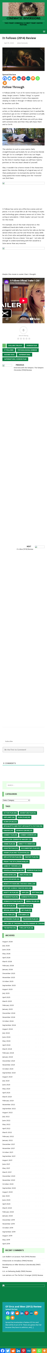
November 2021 (8, 1148)
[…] (33, 1327)
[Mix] (33, 78)
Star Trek (9, 915)
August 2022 (7, 1112)
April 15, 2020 (9, 43)
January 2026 (7, 969)
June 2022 (6, 1120)
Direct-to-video (26, 844)
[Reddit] (14, 78)
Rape (25, 892)
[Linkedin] (19, 78)
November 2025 (8, 977)
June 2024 (6, 1037)
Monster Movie (11, 879)
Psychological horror (27, 350)
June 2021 (6, 1164)
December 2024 (8, 1013)
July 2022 (6, 1116)
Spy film (26, 910)
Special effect (11, 910)
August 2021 (7, 1160)
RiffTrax (37, 892)
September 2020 (9, 1188)
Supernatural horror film (15, 359)
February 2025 (8, 1005)
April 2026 (6, 957)
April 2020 (6, 1204)
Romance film (11, 897)
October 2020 (7, 1184)
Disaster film (11, 848)
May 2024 (6, 1041)
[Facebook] (5, 78)
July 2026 (6, 945)
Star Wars (23, 915)
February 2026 (8, 965)
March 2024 (7, 1049)
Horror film (32, 345)
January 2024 (7, 1057)
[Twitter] (9, 78)
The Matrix (10, 928)
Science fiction (29, 897)
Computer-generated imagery (17, 839)
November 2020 (8, 1180)
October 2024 (7, 1021)
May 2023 (6, 1088)
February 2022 (8, 1136)
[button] (43, 31)
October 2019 (7, 1227)
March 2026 (7, 961)
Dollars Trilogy (15, 345)
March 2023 (7, 1096)
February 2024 (8, 1053)
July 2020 (6, 1196)
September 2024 (9, 1025)
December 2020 (8, 1176)
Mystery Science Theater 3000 (17, 888)
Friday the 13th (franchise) (16, 861)
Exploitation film (12, 857)
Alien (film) (24, 817)
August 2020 (7, 1192)
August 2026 (7, 941)
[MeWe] (28, 78)
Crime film (9, 844)
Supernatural (24, 354)
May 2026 (6, 953)
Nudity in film (11, 892)
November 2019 (8, 1223)
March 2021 (6, 1172)
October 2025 (7, 981)
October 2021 (7, 1152)
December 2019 (8, 1220)
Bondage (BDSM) (24, 830)
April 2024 (6, 1045)
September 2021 (8, 1156)
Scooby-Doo (9, 354)
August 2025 (7, 989)
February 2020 (8, 1212)
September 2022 (9, 1108)
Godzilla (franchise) (14, 870)
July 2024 (6, 1033)
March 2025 (7, 1001)
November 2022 (8, 1104)
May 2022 (6, 1124)
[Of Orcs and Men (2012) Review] (23, 1293)
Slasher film (25, 906)
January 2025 (7, 1009)
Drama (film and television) (16, 853)
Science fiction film (13, 901)
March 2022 (7, 1132)
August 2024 (7, 1029)
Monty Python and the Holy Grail (19, 884)
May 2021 (6, 1168)
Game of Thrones (12, 866)
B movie (8, 830)
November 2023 (8, 1064)
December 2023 (8, 1061)
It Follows (8, 350)
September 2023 (9, 1072)
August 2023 (7, 1076)
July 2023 (5, 1080)
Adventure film (28, 813)
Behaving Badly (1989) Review (20, 1271)
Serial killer (32, 901)
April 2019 (6, 1243)
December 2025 (8, 973)
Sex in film (9, 906)
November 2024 (8, 1017)
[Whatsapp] (38, 78)
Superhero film (11, 919)
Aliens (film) (10, 822)
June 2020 (6, 1200)
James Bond (10, 875)
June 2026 (6, 949)
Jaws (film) (25, 875)
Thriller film (26, 928)
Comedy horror (28, 835)
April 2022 (6, 1128)
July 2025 (6, 993)
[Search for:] (24, 785)
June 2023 (6, 1084)
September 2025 (9, 985)
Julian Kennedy (22, 43)
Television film (30, 919)
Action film (10, 813)
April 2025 (6, 997)
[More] (5, 83)
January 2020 (7, 1215)
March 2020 (7, 1208)
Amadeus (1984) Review (23, 1260)
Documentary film (30, 848)
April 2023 (6, 1092)
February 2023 (8, 1100)
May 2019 (6, 1239)
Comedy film (10, 835)
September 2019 (8, 1231)
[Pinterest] (23, 78)
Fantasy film (31, 857)
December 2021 (8, 1144)
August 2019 (7, 1235)
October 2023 (7, 1069)
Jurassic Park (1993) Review (25, 1256)
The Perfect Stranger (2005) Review (28, 1275)
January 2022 (7, 1140)
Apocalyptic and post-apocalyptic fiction (23, 826)
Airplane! (9, 817)
